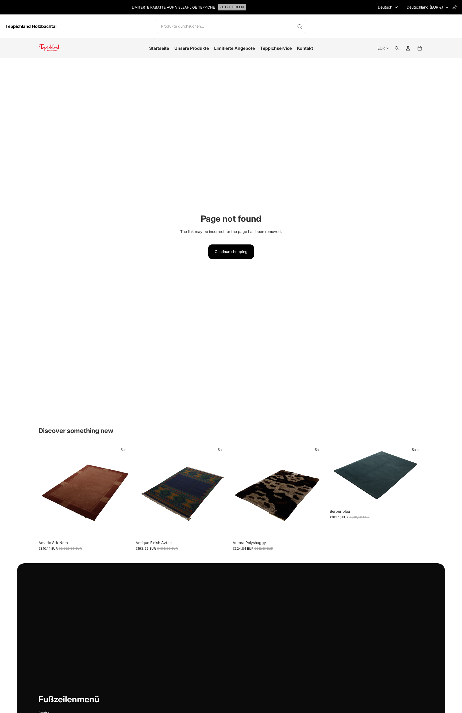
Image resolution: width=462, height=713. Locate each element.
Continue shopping (231, 251)
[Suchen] (397, 48)
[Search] (300, 26)
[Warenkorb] (420, 48)
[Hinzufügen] (124, 529)
